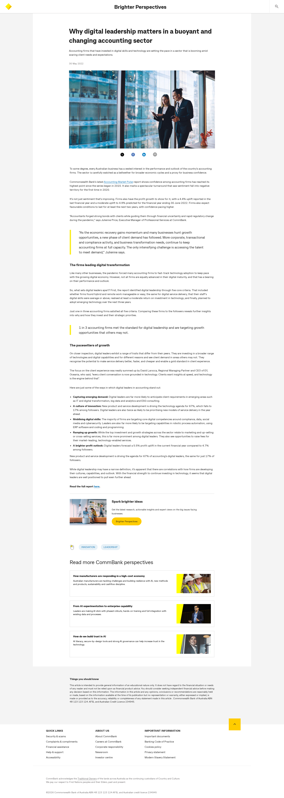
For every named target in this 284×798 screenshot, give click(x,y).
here (96, 486)
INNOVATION (88, 547)
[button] (277, 6)
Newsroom (101, 752)
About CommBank (106, 736)
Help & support (54, 752)
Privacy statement (155, 752)
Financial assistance (57, 746)
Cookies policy (153, 746)
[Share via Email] (155, 154)
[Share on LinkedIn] (144, 154)
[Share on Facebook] (133, 154)
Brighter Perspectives (140, 6)
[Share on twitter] (122, 154)
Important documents (157, 736)
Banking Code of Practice (159, 741)
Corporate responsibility (109, 746)
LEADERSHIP (111, 547)
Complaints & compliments (61, 741)
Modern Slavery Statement (160, 757)
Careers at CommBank (108, 741)
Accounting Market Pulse (118, 181)
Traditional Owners (87, 778)
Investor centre (104, 757)
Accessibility (53, 757)
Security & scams (56, 736)
